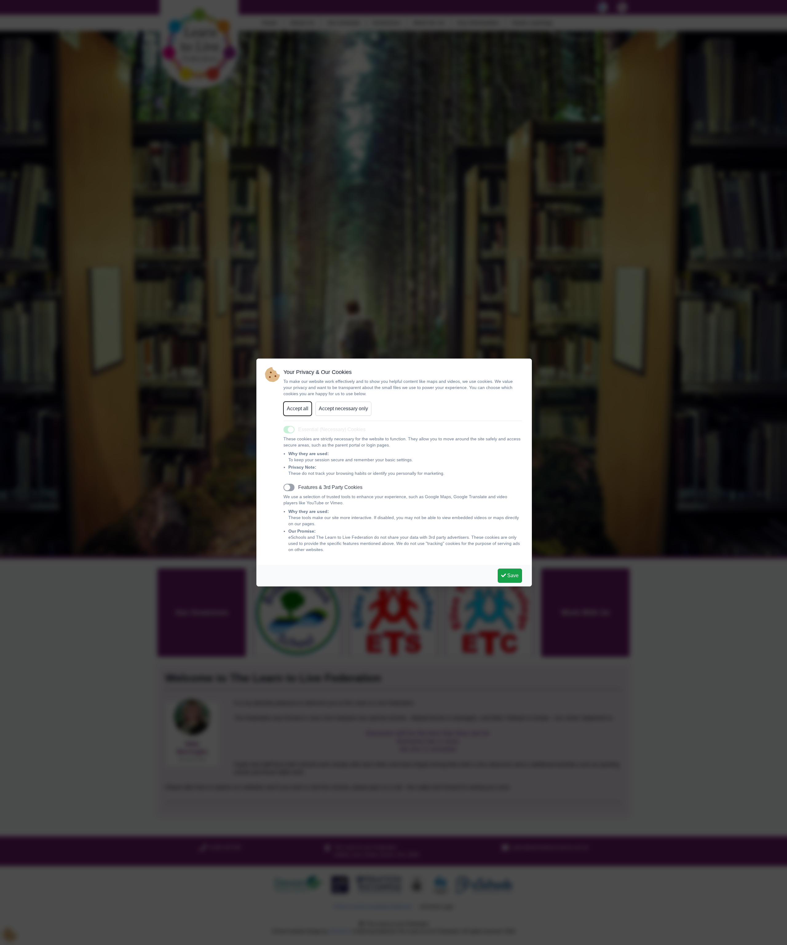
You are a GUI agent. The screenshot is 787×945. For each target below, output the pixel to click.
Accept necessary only (343, 408)
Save (512, 575)
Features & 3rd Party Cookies (330, 487)
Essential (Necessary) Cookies (332, 429)
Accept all (297, 408)
